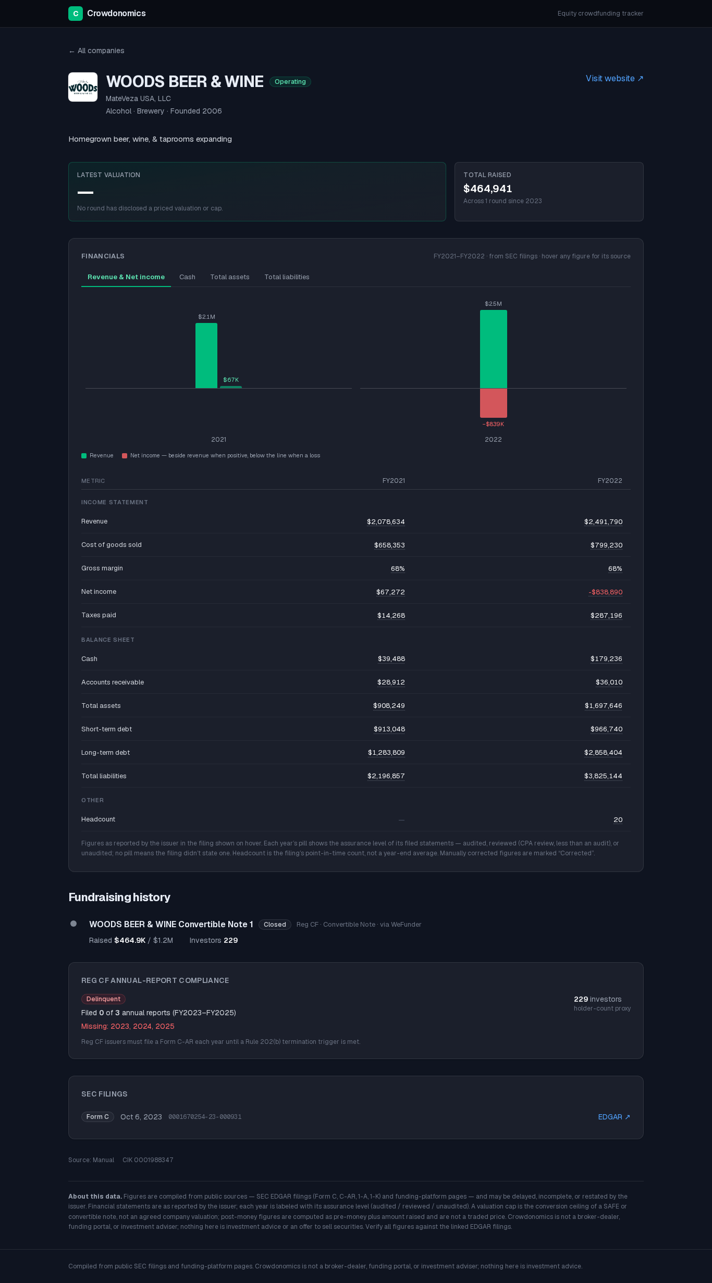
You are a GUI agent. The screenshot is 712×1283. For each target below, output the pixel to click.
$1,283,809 (386, 752)
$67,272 (390, 592)
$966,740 (606, 729)
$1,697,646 (603, 705)
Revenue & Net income (126, 276)
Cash (187, 276)
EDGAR (614, 1117)
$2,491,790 (603, 521)
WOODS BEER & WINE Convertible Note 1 (171, 924)
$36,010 (609, 682)
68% (398, 568)
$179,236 (606, 658)
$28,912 (391, 682)
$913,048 (389, 729)
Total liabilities (287, 276)
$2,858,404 (603, 752)
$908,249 (389, 705)
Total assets (230, 276)
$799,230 (606, 545)
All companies (96, 50)
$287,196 (606, 615)
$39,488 (391, 658)
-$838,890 (605, 592)
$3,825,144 (603, 775)
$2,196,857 (386, 775)
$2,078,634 (386, 521)
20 (617, 819)
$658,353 (389, 545)
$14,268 (391, 615)
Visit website (615, 78)
